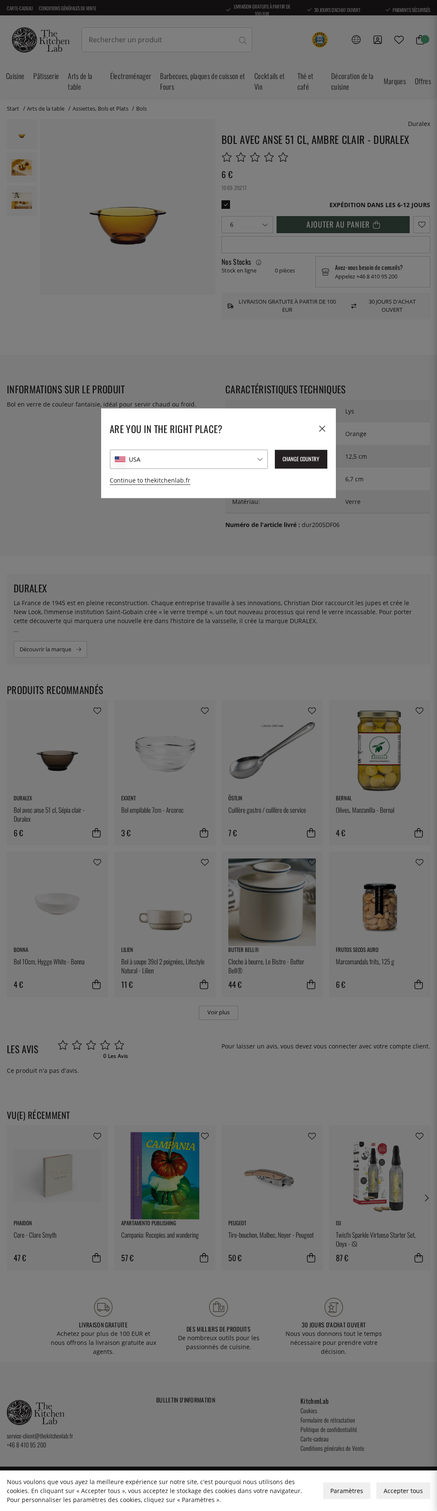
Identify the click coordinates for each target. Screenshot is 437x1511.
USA (134, 459)
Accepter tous (403, 1491)
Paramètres (346, 1491)
